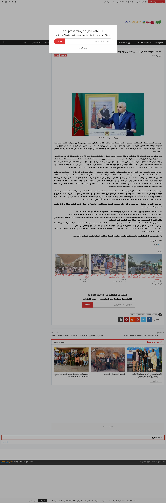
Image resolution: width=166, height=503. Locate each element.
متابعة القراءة (83, 48)
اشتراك (59, 41)
